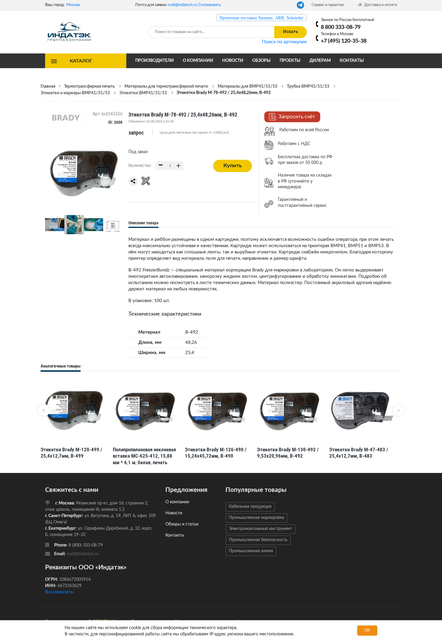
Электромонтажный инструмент (260, 529)
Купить (232, 165)
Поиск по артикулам (284, 41)
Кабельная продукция (250, 506)
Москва (73, 5)
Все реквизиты (59, 592)
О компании (198, 61)
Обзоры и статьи (181, 524)
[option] (74, 422)
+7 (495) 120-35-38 (344, 41)
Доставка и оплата (380, 5)
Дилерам (320, 61)
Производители (154, 61)
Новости (232, 61)
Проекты (290, 61)
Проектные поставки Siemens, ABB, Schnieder (261, 17)
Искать (290, 31)
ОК (367, 630)
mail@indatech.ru (182, 5)
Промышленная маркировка (256, 518)
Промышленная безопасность (258, 540)
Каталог (81, 60)
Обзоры (261, 61)
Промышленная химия (251, 551)
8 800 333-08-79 (341, 27)
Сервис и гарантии (328, 5)
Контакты (352, 61)
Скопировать (209, 5)
